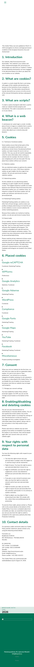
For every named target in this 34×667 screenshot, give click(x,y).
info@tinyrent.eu (17, 654)
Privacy (17, 660)
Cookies (17, 656)
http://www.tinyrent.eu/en (17, 62)
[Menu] (5, 2)
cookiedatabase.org (7, 560)
